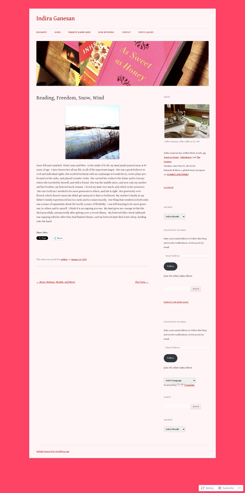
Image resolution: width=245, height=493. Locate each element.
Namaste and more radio (176, 302)
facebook (168, 187)
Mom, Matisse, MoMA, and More (55, 282)
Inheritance (186, 157)
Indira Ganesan (55, 18)
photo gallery (146, 32)
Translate (189, 385)
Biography (41, 32)
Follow (170, 266)
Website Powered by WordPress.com (52, 451)
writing (64, 259)
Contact (126, 32)
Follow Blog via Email (175, 230)
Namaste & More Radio (79, 32)
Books (58, 32)
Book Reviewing (106, 32)
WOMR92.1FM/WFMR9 (178, 174)
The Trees (142, 282)
